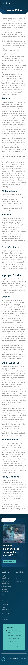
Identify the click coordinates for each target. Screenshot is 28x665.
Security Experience (5, 590)
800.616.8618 (12, 641)
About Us (4, 605)
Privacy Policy (24, 660)
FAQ (2, 594)
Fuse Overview (20, 576)
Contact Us (5, 620)
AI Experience (6, 586)
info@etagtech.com (13, 638)
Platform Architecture (20, 580)
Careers (4, 617)
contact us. (5, 511)
